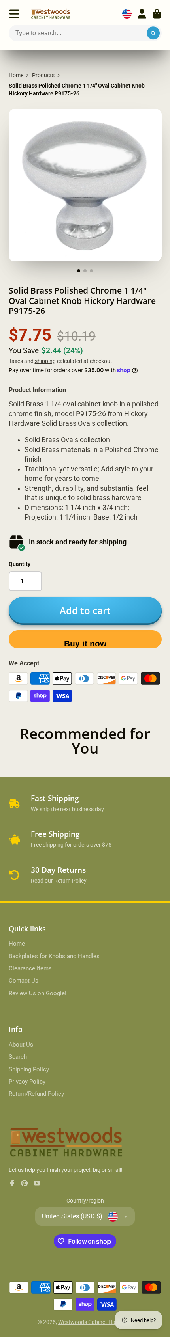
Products (43, 75)
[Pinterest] (24, 1183)
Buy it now (85, 643)
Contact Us (23, 980)
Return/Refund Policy (36, 1093)
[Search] (153, 33)
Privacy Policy (27, 1081)
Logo (50, 13)
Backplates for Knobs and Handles (54, 956)
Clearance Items (30, 968)
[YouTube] (37, 1183)
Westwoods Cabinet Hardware (95, 1322)
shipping (45, 361)
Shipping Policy (29, 1069)
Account (142, 14)
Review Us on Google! (37, 993)
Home (16, 75)
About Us (21, 1044)
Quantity (19, 564)
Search (18, 1056)
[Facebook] (12, 1183)
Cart (157, 14)
